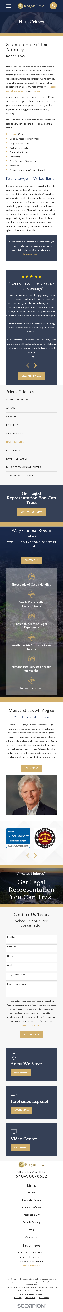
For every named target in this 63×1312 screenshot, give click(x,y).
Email (9, 965)
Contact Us (31, 560)
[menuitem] (31, 400)
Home (31, 1192)
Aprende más (21, 1110)
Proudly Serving (31, 1222)
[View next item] (35, 365)
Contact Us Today (31, 512)
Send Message (31, 1034)
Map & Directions (31, 1265)
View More (20, 1147)
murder (36, 91)
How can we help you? (17, 984)
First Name (12, 937)
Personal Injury (31, 1215)
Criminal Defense (31, 1207)
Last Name (11, 946)
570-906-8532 (31, 1176)
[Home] (30, 6)
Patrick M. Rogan (31, 1200)
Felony (13, 134)
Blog (31, 1229)
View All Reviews (31, 376)
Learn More (31, 768)
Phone (10, 956)
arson (54, 87)
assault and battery (15, 91)
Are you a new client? (16, 975)
